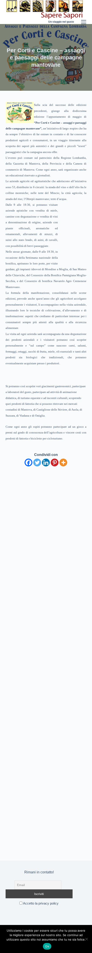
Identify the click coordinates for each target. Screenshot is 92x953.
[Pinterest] (55, 462)
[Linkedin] (46, 462)
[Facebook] (28, 462)
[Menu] (83, 12)
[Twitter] (37, 462)
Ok (47, 946)
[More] (63, 462)
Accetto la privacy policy (40, 903)
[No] (86, 939)
